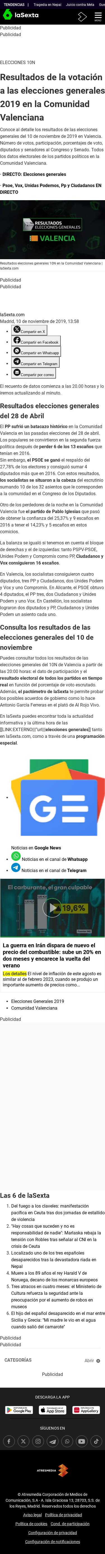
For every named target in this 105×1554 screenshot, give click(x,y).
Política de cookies (31, 1524)
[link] (19, 1410)
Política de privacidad (63, 1515)
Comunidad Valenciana (34, 1008)
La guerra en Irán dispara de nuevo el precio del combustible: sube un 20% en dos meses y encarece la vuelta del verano (52, 955)
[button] (96, 16)
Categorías (18, 1360)
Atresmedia (52, 1470)
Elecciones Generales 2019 (37, 1001)
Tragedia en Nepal (47, 5)
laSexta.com (12, 314)
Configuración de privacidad (52, 1533)
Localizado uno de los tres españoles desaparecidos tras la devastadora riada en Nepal (53, 1259)
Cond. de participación (70, 1524)
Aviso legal (32, 1515)
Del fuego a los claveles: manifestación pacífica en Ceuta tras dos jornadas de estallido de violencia (58, 1212)
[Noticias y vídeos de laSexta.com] (9, 17)
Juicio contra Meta (80, 5)
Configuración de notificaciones (52, 1541)
